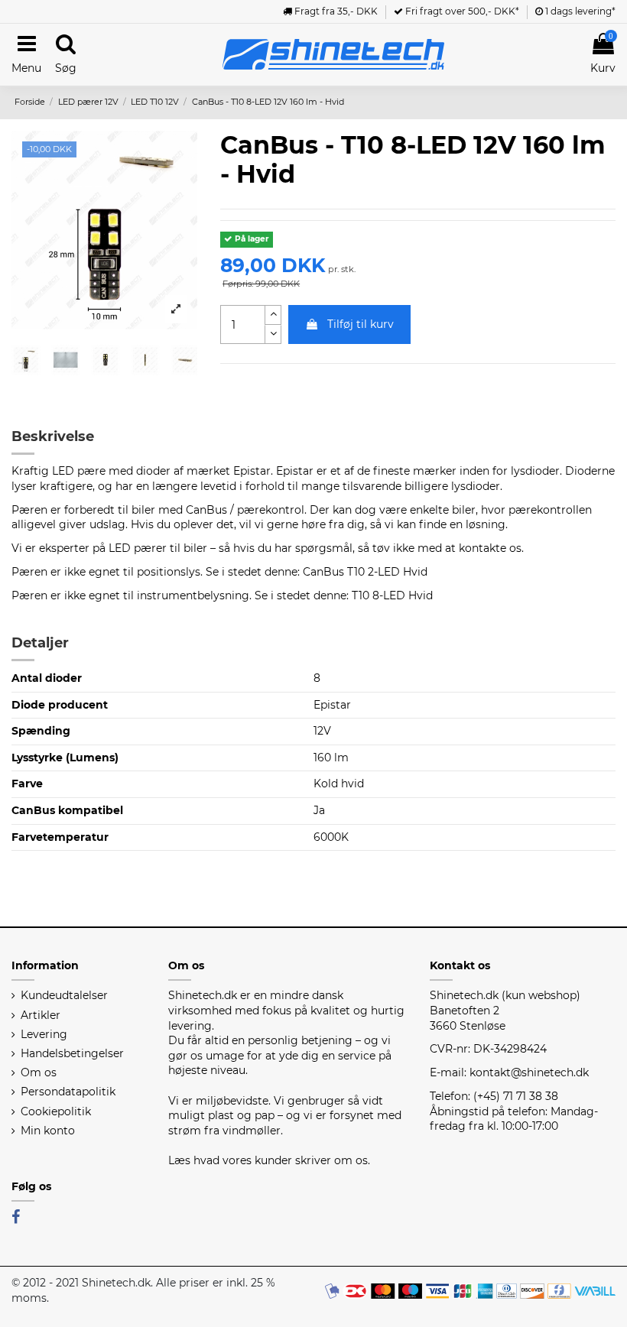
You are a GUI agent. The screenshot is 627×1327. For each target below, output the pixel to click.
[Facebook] (15, 1217)
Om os (39, 1072)
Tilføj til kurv (360, 324)
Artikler (40, 1015)
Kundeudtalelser (64, 995)
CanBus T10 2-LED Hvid (365, 572)
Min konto (48, 1130)
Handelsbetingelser (72, 1053)
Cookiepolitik (56, 1111)
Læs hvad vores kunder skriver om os (268, 1160)
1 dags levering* (579, 11)
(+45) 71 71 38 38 (515, 1096)
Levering (44, 1034)
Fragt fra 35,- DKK (335, 11)
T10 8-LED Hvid (392, 595)
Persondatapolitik (68, 1091)
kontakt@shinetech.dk (529, 1072)
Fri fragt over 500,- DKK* (461, 11)
